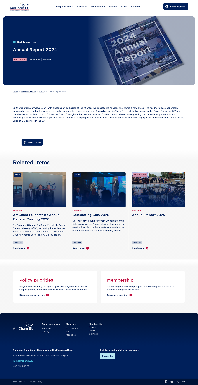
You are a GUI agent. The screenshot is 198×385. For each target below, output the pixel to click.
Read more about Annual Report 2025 (158, 211)
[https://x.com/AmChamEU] (177, 381)
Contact (135, 6)
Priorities (46, 328)
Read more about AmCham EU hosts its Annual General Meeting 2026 (39, 211)
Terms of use (19, 382)
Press (124, 6)
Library (42, 92)
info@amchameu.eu (23, 360)
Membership (98, 6)
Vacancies (70, 334)
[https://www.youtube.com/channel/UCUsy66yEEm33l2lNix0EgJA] (172, 381)
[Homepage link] (22, 6)
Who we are (71, 328)
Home (15, 92)
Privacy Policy (36, 382)
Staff (67, 331)
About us (82, 6)
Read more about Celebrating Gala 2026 (99, 211)
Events (113, 6)
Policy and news (64, 6)
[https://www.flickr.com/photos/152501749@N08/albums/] (183, 381)
